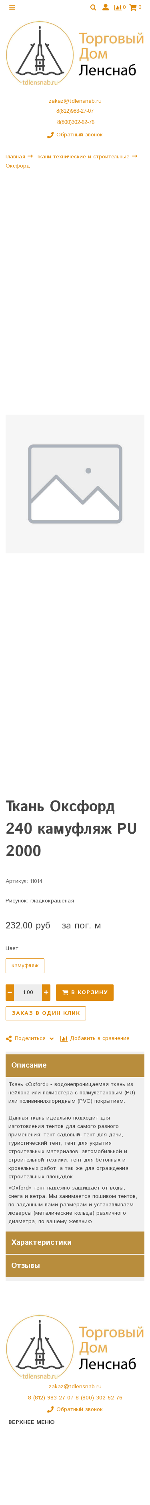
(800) (88, 1398)
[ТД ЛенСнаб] (75, 53)
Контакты (20, 1464)
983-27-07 (61, 1398)
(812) (40, 1398)
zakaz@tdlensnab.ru (75, 101)
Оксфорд (18, 166)
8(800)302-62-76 (75, 122)
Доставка (21, 1478)
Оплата (18, 1492)
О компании (24, 1450)
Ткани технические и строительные (84, 157)
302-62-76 (109, 1398)
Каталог (18, 1436)
